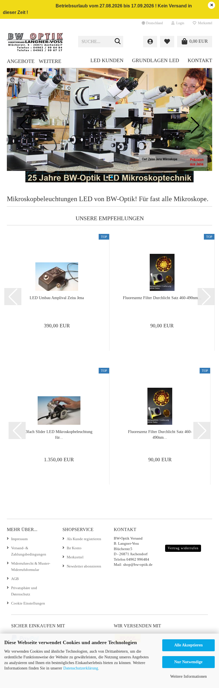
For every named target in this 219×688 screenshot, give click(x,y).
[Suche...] (117, 42)
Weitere (50, 61)
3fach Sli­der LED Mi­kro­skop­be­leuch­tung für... (59, 435)
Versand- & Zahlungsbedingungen (28, 551)
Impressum (19, 539)
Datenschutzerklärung (80, 668)
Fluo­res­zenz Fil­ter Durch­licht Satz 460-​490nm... (162, 298)
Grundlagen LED (155, 60)
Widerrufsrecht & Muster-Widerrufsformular (30, 566)
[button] (152, 23)
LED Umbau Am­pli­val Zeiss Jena (57, 298)
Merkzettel (204, 23)
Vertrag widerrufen (183, 548)
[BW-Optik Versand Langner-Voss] (38, 42)
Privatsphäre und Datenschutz (24, 591)
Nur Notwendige (188, 662)
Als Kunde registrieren (84, 539)
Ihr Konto (74, 548)
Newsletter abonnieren (84, 566)
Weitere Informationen (188, 676)
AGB (15, 579)
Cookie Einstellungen (28, 603)
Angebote (21, 61)
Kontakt (200, 60)
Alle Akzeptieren (188, 645)
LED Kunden (106, 60)
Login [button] (179, 23)
